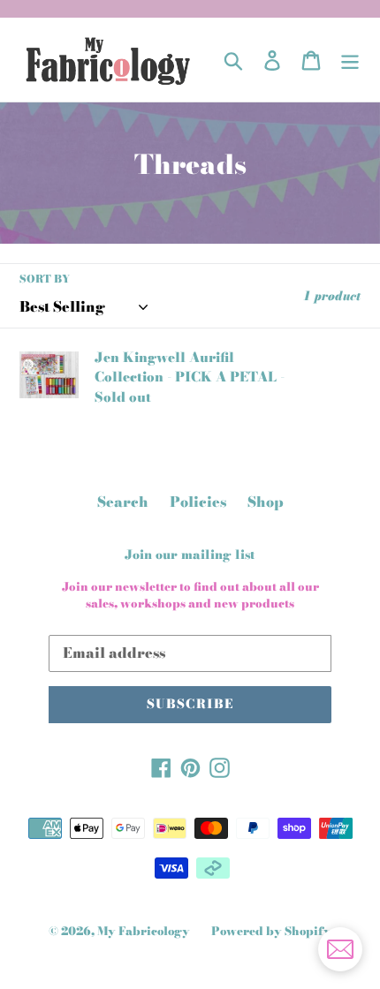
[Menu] (350, 59)
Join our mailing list (190, 554)
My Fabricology (143, 931)
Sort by (44, 279)
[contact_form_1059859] (340, 949)
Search (122, 501)
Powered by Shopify (271, 931)
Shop (265, 501)
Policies (198, 501)
